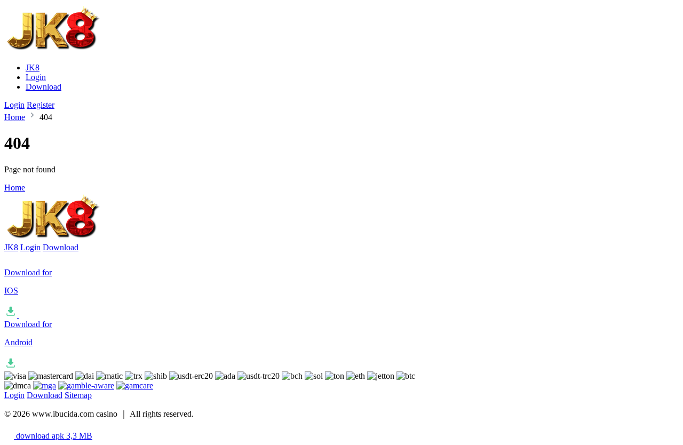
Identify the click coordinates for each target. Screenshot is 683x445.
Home (14, 117)
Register (40, 104)
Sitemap (78, 395)
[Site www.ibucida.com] (66, 49)
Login (36, 77)
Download (43, 86)
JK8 (32, 67)
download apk (53, 435)
